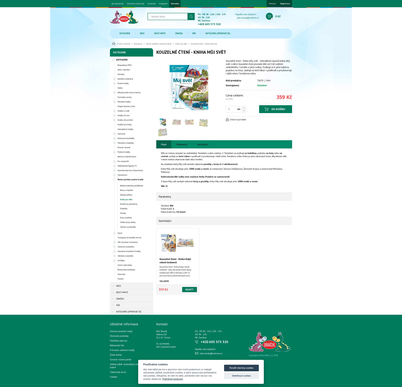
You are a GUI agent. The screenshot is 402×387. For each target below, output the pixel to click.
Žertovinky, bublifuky (126, 269)
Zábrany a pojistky (125, 256)
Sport (120, 233)
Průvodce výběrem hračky (122, 350)
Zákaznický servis (118, 372)
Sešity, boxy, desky (128, 222)
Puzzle (120, 279)
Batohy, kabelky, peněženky (131, 185)
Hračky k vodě (123, 111)
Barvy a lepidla (126, 190)
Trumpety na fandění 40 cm (129, 237)
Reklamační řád (117, 345)
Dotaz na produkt (238, 119)
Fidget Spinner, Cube (126, 106)
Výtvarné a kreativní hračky (129, 251)
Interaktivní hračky (125, 129)
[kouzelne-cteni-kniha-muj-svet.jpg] (189, 87)
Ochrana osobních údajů (121, 331)
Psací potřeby (126, 217)
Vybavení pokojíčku (126, 246)
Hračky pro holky (125, 124)
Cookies (113, 376)
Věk (194, 33)
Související (202, 144)
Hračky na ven (124, 115)
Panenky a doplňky (126, 143)
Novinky (121, 74)
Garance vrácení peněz (120, 359)
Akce (142, 33)
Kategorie (125, 33)
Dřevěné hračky (124, 102)
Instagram (163, 4)
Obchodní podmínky (135, 4)
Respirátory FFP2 (125, 65)
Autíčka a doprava (125, 79)
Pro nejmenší (123, 161)
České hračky (123, 83)
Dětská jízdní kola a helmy (129, 92)
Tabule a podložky (128, 227)
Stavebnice (122, 175)
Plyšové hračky (124, 152)
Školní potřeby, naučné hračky (158, 44)
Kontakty (175, 4)
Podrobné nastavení (172, 379)
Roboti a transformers (127, 156)
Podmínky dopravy (118, 340)
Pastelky (124, 208)
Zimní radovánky (125, 265)
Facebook (151, 4)
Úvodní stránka (123, 44)
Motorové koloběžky (126, 138)
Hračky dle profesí (125, 120)
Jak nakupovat (117, 4)
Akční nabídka (124, 69)
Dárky (120, 88)
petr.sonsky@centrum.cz (248, 17)
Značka (179, 33)
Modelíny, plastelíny (129, 204)
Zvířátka (121, 260)
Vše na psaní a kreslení (128, 242)
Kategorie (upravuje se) (217, 33)
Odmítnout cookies (241, 375)
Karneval (121, 134)
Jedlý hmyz (160, 33)
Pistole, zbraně (124, 147)
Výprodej (121, 274)
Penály (123, 213)
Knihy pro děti (181, 44)
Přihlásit (272, 3)
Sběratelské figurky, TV (127, 166)
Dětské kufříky (126, 195)
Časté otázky (116, 354)
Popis (164, 144)
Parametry (181, 144)
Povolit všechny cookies (241, 368)
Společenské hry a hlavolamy (130, 170)
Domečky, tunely (125, 97)
